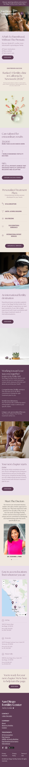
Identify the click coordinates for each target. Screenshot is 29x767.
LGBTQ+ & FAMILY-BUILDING (13, 211)
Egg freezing (6, 737)
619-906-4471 (8, 662)
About (4, 723)
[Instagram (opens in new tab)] (6, 748)
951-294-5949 (7, 648)
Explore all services (14, 245)
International (6, 744)
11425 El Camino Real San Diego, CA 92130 (7, 625)
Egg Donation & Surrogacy (10, 741)
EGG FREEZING (9, 218)
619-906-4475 (7, 664)
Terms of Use (24, 754)
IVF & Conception (7, 735)
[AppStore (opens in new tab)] (11, 748)
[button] (13, 602)
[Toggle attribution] (25, 615)
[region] (14, 597)
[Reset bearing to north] (4, 586)
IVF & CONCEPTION (10, 204)
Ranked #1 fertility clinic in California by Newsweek (14, 76)
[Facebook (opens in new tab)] (3, 748)
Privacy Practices (4, 754)
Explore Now (22, 4)
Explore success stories (12, 177)
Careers (4, 728)
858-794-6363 (8, 628)
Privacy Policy (14, 754)
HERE (23, 614)
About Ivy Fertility (7, 725)
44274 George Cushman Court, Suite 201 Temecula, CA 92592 (13, 643)
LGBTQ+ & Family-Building (10, 739)
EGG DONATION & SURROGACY (14, 226)
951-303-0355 (8, 646)
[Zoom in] (4, 581)
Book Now (7, 57)
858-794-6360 (7, 630)
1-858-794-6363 (7, 716)
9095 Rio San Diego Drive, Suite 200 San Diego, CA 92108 (12, 659)
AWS (20, 614)
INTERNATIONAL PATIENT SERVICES (13, 235)
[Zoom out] (4, 584)
